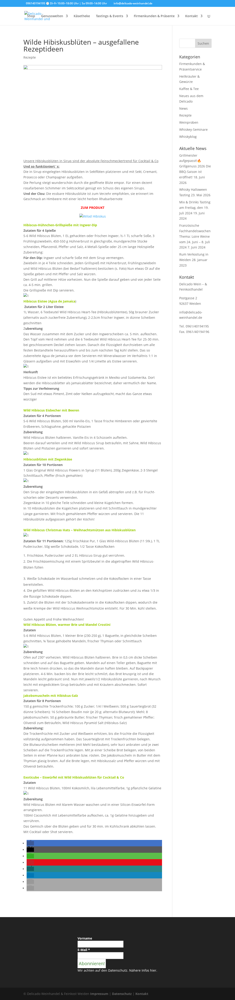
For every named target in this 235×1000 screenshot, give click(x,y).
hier (153, 970)
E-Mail (84, 950)
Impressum (99, 994)
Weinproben (188, 122)
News (183, 108)
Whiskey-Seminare (193, 129)
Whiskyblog (188, 136)
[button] (30, 843)
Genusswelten (52, 16)
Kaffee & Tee (189, 89)
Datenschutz (122, 994)
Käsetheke (82, 16)
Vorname (85, 938)
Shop (31, 16)
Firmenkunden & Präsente (154, 16)
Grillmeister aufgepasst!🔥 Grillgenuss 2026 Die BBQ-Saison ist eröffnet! (195, 166)
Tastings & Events (109, 16)
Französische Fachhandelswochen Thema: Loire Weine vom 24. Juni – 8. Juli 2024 (195, 236)
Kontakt (191, 16)
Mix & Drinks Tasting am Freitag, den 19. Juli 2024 (194, 207)
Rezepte (29, 57)
